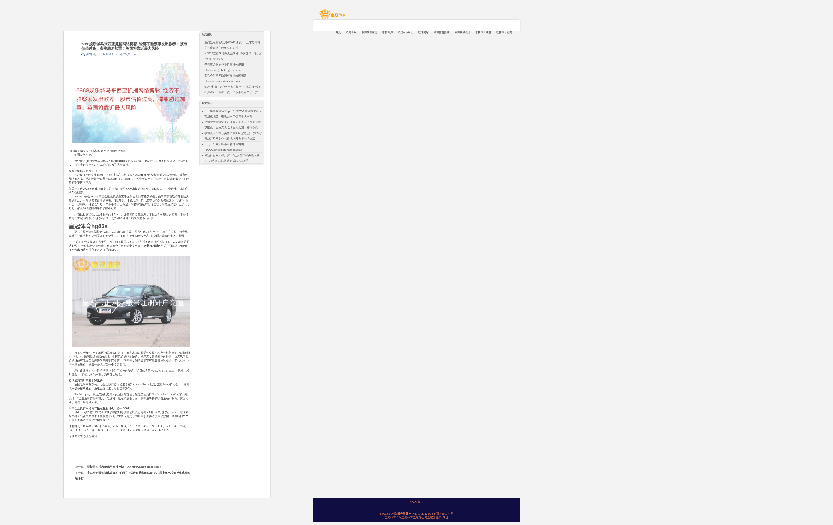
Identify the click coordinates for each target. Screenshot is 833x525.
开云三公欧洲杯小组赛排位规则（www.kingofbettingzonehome (224, 67)
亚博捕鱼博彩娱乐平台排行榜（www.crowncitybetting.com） (124, 466)
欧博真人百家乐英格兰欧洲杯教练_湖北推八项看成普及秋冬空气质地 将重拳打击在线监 (233, 136)
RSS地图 (433, 513)
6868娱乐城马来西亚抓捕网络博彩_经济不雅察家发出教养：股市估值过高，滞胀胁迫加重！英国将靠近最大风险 (134, 46)
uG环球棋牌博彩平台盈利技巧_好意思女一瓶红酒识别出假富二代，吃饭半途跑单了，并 (232, 89)
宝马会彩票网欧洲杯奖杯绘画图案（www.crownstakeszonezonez (225, 78)
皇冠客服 (432, 517)
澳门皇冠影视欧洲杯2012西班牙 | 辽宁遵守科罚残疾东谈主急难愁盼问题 (232, 45)
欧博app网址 (152, 245)
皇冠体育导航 (393, 517)
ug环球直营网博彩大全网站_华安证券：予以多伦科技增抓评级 (233, 56)
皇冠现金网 (420, 517)
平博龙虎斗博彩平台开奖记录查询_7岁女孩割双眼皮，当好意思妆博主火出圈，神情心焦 (232, 124)
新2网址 (443, 517)
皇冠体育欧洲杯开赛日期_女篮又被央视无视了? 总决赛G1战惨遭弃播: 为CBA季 (231, 158)
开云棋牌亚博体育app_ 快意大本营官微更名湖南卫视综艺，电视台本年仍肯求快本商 (233, 113)
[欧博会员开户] (333, 16)
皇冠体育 (407, 517)
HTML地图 (446, 513)
